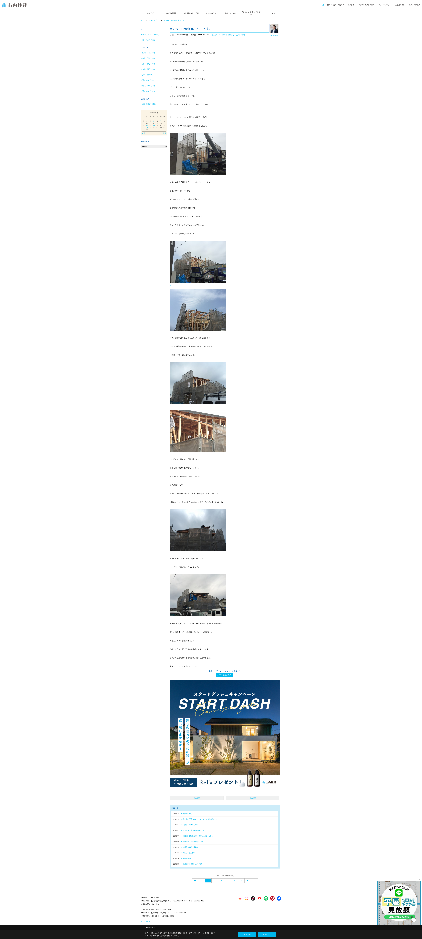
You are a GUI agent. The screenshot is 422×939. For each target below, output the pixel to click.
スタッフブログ (414, 5)
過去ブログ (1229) (149, 104)
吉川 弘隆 (240, 35)
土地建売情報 (400, 5)
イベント (271, 13)
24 (147, 128)
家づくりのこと (228, 35)
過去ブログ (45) (148, 80)
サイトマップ (147, 921)
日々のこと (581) (148, 40)
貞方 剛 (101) (147, 75)
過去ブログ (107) (148, 91)
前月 (143, 133)
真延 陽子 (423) (148, 69)
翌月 (164, 133)
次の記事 (253, 798)
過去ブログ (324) (148, 86)
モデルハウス (211, 13)
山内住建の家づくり (191, 13)
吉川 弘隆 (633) (148, 58)
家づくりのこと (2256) (150, 34)
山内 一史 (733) (148, 53)
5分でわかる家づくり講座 (251, 13)
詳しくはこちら (225, 675)
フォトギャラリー (384, 5)
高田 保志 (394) (148, 64)
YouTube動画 (171, 13)
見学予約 (351, 5)
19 (154, 125)
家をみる (150, 13)
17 (147, 125)
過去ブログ (216, 35)
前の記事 (197, 798)
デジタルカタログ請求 (366, 5)
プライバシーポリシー (196, 933)
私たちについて (231, 13)
